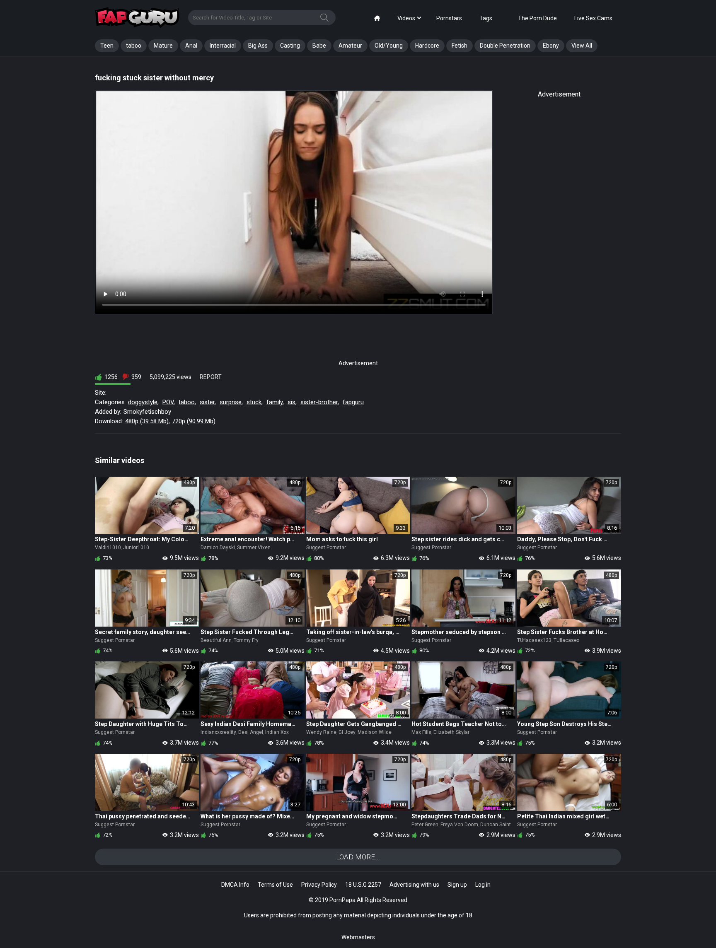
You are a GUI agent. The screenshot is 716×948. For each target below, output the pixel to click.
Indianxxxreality (218, 732)
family (274, 402)
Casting (290, 45)
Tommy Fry (246, 640)
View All (581, 45)
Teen (107, 45)
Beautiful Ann (216, 640)
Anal (191, 45)
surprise (231, 402)
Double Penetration (505, 45)
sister (207, 402)
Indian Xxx (277, 732)
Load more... (358, 857)
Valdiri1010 (108, 547)
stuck (254, 402)
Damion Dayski (218, 547)
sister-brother (319, 402)
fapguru (353, 402)
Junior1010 (136, 547)
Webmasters (358, 937)
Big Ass (258, 45)
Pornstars (449, 18)
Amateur (350, 45)
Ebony (551, 45)
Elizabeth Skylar (451, 732)
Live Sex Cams (593, 18)
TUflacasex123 (534, 640)
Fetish (459, 45)
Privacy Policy (319, 884)
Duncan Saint (495, 824)
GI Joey (347, 732)
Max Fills (421, 732)
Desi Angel (250, 732)
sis (291, 402)
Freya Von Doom (459, 824)
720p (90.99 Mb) (193, 421)
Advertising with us (414, 884)
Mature (163, 45)
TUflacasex (566, 640)
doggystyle (142, 402)
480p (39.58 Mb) (147, 421)
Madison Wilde (375, 732)
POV (168, 402)
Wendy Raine (321, 732)
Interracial (223, 45)
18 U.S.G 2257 (363, 884)
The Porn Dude (537, 18)
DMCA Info (235, 884)
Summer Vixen (254, 547)
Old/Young (389, 45)
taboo (133, 45)
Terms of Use (275, 884)
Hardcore (427, 45)
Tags (485, 18)
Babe (319, 45)
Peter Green (424, 824)
